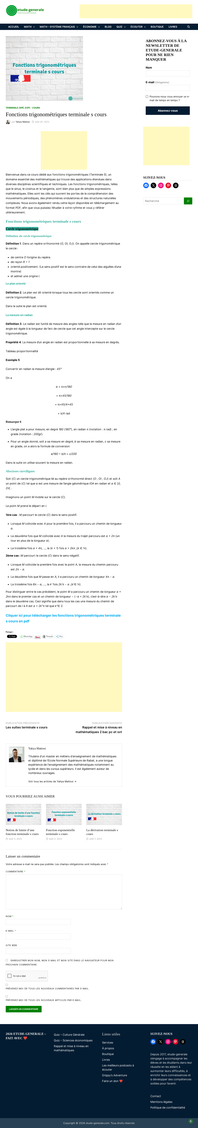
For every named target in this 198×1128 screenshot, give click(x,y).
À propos (108, 1048)
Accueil (13, 26)
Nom (9, 916)
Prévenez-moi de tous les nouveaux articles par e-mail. (44, 1000)
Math (28, 26)
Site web (11, 945)
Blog (108, 26)
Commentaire (15, 871)
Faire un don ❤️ (112, 1081)
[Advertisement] (136, 11)
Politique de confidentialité (167, 1107)
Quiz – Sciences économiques (73, 1040)
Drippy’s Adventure (114, 1075)
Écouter (136, 26)
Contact (155, 1096)
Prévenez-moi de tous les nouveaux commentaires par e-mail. (47, 988)
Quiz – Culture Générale (69, 1034)
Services (107, 1042)
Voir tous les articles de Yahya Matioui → (52, 781)
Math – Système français (57, 26)
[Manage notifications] (190, 1121)
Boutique (157, 26)
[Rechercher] (188, 200)
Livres (173, 26)
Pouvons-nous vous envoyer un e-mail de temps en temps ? (170, 98)
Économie (90, 26)
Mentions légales (161, 1101)
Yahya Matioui (23, 121)
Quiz (119, 26)
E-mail (11, 930)
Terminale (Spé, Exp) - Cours (23, 107)
